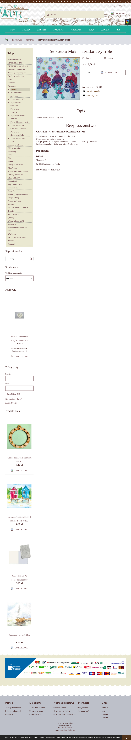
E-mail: (8, 374)
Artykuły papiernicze (16, 76)
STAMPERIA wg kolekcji (18, 66)
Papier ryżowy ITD (17, 99)
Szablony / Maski (14, 201)
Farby (10, 154)
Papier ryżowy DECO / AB (18, 140)
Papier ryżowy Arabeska (15, 94)
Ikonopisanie (13, 181)
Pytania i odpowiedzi (13, 711)
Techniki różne (13, 214)
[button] (91, 91)
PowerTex (11, 191)
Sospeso (11, 204)
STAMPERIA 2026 (15, 62)
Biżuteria (11, 82)
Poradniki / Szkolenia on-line (18, 229)
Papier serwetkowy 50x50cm (17, 117)
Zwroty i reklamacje (13, 708)
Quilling (11, 217)
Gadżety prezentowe (15, 174)
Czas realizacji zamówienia (64, 714)
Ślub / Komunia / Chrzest (18, 207)
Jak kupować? (83, 711)
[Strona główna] (7, 40)
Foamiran (11, 161)
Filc (9, 158)
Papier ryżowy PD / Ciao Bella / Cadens (18, 127)
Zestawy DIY (13, 224)
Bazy (10, 79)
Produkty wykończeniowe (18, 194)
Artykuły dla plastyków (17, 72)
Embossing (12, 151)
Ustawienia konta (36, 711)
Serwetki (13, 89)
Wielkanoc (12, 234)
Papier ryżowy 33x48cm (15, 110)
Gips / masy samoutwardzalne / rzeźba (18, 170)
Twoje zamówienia (37, 708)
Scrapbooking (13, 197)
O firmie (105, 708)
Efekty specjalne (14, 148)
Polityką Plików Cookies (53, 737)
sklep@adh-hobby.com (68, 730)
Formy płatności (59, 708)
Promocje (11, 244)
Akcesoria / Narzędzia (16, 69)
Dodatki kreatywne (15, 144)
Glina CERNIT (14, 177)
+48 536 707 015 (67, 728)
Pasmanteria (13, 187)
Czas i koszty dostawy (62, 711)
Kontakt (105, 714)
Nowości (11, 240)
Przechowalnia (35, 714)
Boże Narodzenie (14, 59)
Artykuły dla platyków (17, 237)
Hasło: (7, 383)
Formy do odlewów (15, 164)
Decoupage (12, 86)
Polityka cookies (84, 708)
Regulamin (9, 714)
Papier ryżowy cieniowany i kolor (17, 133)
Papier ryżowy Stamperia (15, 104)
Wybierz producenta (13, 273)
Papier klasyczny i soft (19, 122)
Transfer (11, 211)
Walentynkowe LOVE (16, 221)
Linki (103, 711)
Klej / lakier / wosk (15, 184)
